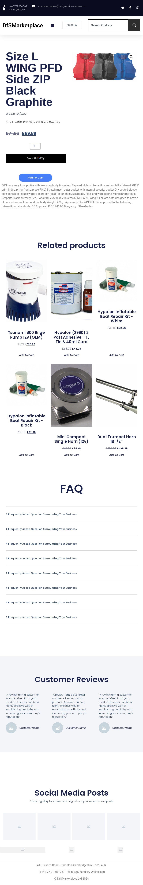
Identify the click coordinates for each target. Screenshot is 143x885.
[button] (52, 25)
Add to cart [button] (26, 354)
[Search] (134, 25)
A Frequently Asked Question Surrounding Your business (41, 514)
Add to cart (35, 177)
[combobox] (108, 25)
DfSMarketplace (23, 25)
